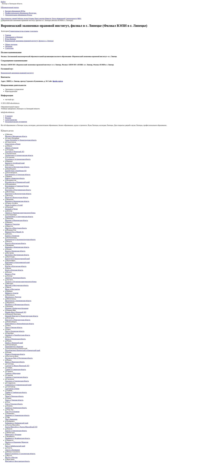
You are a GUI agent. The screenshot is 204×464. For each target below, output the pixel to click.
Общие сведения (11, 44)
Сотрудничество (11, 120)
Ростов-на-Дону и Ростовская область (19, 358)
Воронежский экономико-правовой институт (17, 73)
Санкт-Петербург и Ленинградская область (20, 140)
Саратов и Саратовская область (16, 377)
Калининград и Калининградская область (20, 239)
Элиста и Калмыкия (12, 450)
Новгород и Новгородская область (17, 320)
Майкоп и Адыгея (11, 293)
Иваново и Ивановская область (16, 220)
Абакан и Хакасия (11, 148)
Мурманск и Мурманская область (17, 304)
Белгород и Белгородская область (17, 167)
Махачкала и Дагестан (13, 297)
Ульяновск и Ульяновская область (17, 415)
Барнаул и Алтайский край (15, 163)
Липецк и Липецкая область (15, 278)
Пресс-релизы (40, 18)
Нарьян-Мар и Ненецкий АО (15, 312)
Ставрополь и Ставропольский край (18, 385)
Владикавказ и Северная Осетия (17, 186)
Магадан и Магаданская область (16, 285)
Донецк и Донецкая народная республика (20, 213)
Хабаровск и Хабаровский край (16, 423)
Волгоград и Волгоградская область (18, 194)
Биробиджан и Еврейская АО (15, 171)
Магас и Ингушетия (12, 289)
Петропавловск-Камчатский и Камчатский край (22, 350)
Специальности (71, 18)
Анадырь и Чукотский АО (14, 152)
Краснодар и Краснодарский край (17, 259)
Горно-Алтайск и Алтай (14, 205)
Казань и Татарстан (12, 236)
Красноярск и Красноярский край (17, 262)
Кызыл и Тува (10, 274)
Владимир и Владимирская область (18, 190)
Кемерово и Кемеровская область (17, 247)
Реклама (8, 118)
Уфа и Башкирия (11, 419)
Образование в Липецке (14, 37)
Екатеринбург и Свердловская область (19, 217)
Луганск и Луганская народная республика (20, 281)
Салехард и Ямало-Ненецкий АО (17, 366)
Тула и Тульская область (14, 404)
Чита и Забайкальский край (15, 446)
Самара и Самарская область (15, 369)
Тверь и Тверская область (14, 396)
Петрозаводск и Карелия (14, 346)
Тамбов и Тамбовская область (16, 392)
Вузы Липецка (10, 39)
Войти (3, 2)
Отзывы (31, 18)
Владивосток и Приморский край (17, 182)
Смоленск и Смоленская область (17, 381)
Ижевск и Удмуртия (12, 224)
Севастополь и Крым (12, 144)
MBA (79, 18)
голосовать (34, 31)
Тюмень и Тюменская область (16, 408)
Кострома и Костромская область (17, 255)
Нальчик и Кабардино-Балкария (16, 308)
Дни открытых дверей (9, 18)
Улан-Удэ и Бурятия (12, 411)
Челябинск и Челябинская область (17, 438)
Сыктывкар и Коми (12, 389)
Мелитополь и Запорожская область (18, 301)
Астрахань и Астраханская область (17, 159)
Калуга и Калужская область (15, 243)
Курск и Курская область (14, 270)
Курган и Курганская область (15, 266)
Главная (8, 35)
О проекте (9, 116)
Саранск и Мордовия (12, 373)
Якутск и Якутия (11, 457)
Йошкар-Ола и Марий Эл (14, 232)
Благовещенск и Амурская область (17, 174)
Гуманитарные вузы (16, 31)
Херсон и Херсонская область (16, 431)
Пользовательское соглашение (16, 122)
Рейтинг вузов (22, 18)
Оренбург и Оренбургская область (17, 335)
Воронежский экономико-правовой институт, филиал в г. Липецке (29, 41)
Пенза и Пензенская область (15, 339)
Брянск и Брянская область (15, 178)
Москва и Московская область (16, 136)
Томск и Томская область (14, 400)
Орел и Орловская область (14, 331)
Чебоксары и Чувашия (13, 434)
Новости (48, 18)
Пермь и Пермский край (14, 343)
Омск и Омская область (13, 327)
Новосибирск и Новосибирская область (19, 324)
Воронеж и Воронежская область (17, 201)
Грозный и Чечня (11, 209)
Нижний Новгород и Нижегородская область (21, 316)
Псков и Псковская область (15, 354)
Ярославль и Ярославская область (17, 461)
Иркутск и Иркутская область (16, 228)
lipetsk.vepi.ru (58, 81)
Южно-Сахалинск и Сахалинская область (20, 454)
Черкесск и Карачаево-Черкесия (16, 442)
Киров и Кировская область (15, 251)
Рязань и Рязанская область (15, 362)
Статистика (9, 48)
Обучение (8, 46)
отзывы (26, 31)
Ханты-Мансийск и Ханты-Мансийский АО (21, 427)
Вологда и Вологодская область (16, 197)
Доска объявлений (58, 18)
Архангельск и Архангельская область (19, 155)
